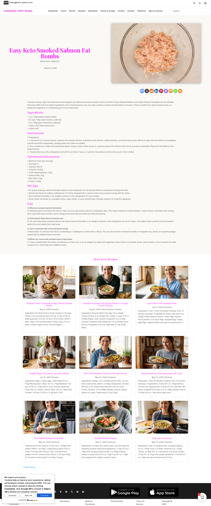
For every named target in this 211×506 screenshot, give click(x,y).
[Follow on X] (200, 3)
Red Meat (93, 11)
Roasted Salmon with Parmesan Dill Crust (161, 373)
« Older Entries (29, 467)
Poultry (121, 11)
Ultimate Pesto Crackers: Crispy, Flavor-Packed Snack (49, 304)
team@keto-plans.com (21, 2)
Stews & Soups (107, 11)
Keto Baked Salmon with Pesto (49, 438)
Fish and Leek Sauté (162, 438)
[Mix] (171, 91)
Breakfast (53, 11)
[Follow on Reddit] (83, 492)
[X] (147, 91)
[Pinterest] (161, 91)
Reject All (28, 495)
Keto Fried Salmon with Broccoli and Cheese (105, 373)
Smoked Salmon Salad (105, 438)
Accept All (44, 495)
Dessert (82, 11)
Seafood (141, 11)
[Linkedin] (156, 91)
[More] (180, 91)
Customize (12, 495)
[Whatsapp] (175, 91)
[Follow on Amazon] (61, 492)
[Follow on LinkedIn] (77, 492)
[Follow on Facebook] (194, 3)
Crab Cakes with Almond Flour (162, 303)
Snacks (131, 11)
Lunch (63, 11)
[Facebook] (142, 91)
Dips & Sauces (155, 11)
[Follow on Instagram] (205, 3)
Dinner (72, 11)
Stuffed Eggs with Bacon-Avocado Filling (49, 373)
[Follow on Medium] (66, 492)
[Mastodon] (166, 91)
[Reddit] (151, 91)
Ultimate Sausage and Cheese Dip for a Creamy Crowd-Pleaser (105, 304)
